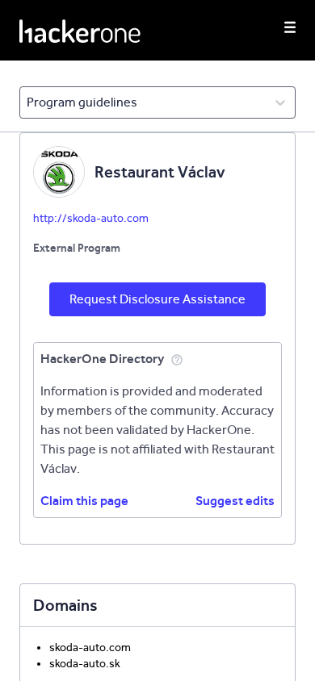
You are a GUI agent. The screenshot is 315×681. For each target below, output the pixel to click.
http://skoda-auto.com (91, 218)
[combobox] (28, 102)
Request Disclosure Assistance (157, 299)
